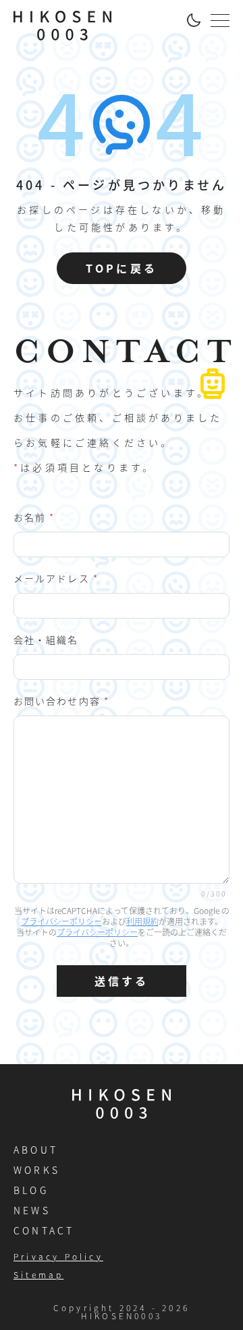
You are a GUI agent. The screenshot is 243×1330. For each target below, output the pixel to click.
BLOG (31, 1190)
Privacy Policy (58, 1256)
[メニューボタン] (220, 20)
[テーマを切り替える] (193, 20)
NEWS (32, 1210)
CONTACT (44, 1230)
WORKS (37, 1170)
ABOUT (36, 1149)
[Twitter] (221, 1246)
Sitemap (38, 1274)
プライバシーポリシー (61, 921)
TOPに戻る (121, 268)
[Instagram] (221, 1271)
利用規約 (142, 921)
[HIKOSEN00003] (62, 25)
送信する (121, 981)
